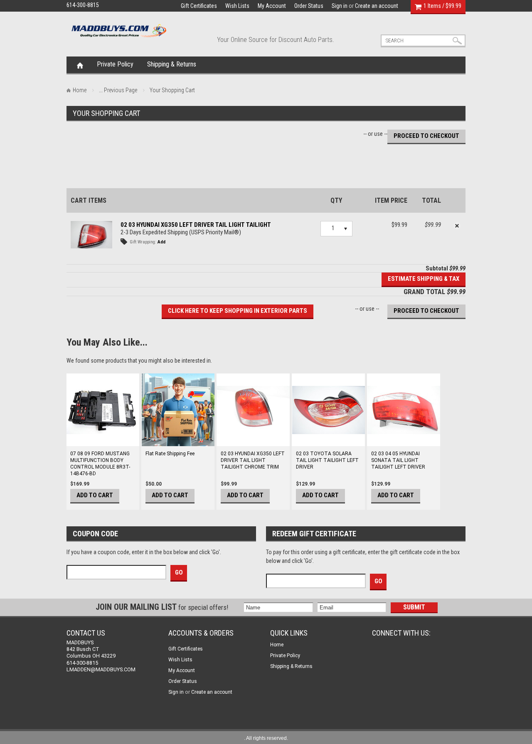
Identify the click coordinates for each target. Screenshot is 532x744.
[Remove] (457, 226)
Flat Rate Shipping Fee (170, 454)
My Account (272, 5)
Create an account (376, 5)
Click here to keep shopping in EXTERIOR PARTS (237, 310)
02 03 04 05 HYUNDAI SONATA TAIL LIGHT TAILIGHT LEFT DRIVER (398, 460)
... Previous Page (118, 90)
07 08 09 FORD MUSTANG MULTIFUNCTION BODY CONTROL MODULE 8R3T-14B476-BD (100, 463)
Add (161, 242)
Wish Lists (237, 5)
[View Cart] (418, 5)
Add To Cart (94, 495)
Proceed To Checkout (426, 136)
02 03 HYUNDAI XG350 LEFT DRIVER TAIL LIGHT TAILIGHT (196, 224)
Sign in (339, 5)
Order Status (308, 5)
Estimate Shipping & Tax (423, 278)
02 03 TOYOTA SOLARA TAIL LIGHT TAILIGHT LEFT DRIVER (327, 460)
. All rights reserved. (266, 738)
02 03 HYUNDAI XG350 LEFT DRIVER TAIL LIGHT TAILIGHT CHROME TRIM (253, 460)
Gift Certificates (199, 5)
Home (80, 64)
